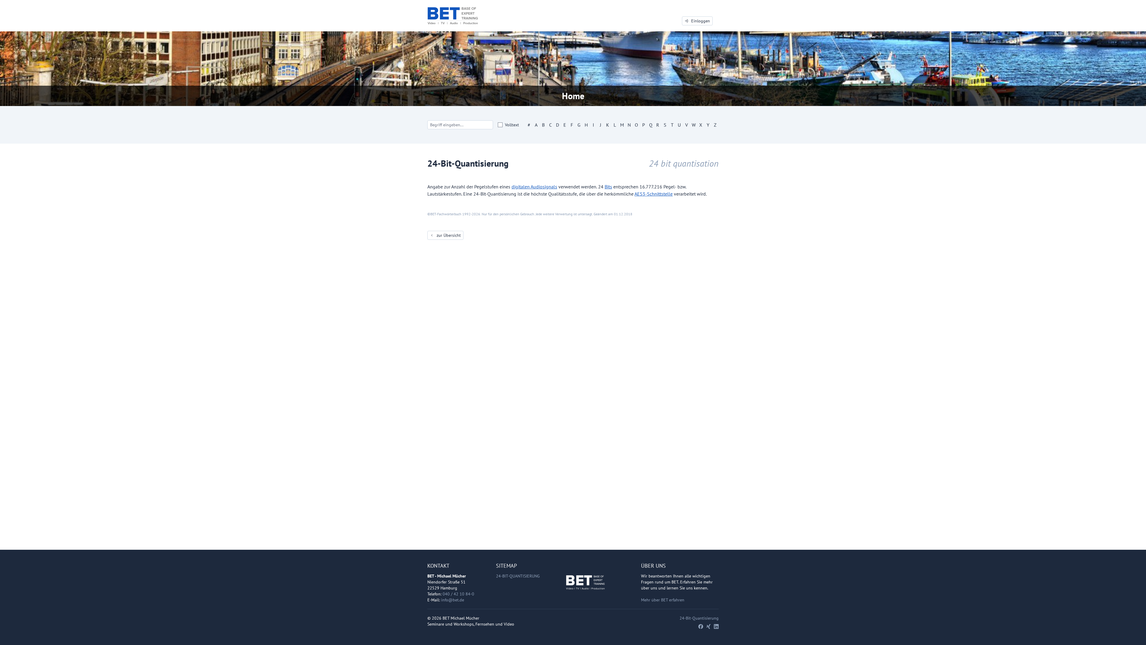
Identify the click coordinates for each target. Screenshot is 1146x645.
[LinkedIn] (716, 626)
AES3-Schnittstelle (653, 194)
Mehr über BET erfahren (662, 600)
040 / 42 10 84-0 (458, 594)
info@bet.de (452, 600)
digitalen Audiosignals (534, 187)
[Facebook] (700, 626)
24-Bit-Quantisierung (518, 576)
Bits (608, 187)
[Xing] (708, 626)
